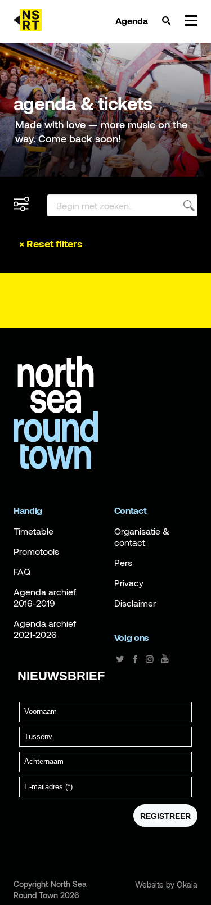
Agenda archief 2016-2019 (45, 597)
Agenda (131, 21)
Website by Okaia (166, 884)
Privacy (128, 583)
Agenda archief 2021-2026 (45, 629)
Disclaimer (135, 603)
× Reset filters (51, 244)
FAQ (22, 572)
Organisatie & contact (141, 536)
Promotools (36, 551)
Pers (123, 563)
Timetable (33, 531)
